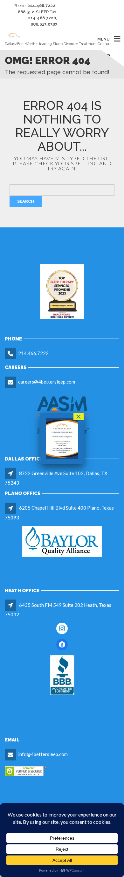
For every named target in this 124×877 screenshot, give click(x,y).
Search (25, 201)
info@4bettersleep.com (43, 754)
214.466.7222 (33, 353)
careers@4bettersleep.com (46, 381)
